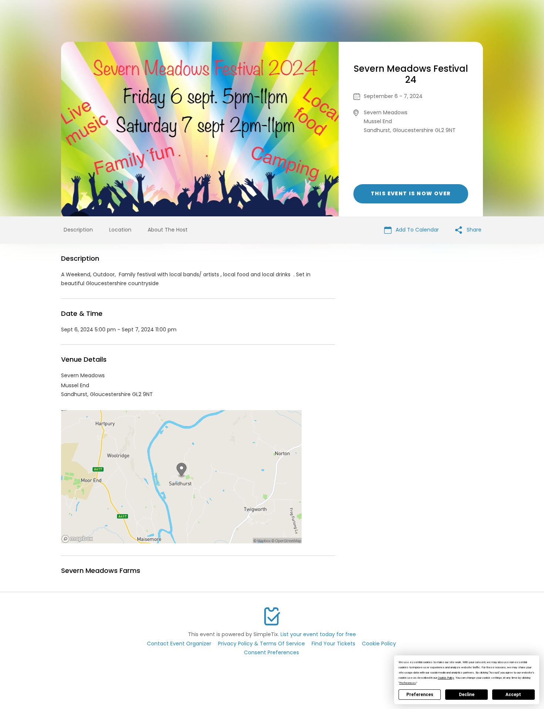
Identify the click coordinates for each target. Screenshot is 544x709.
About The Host (168, 229)
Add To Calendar (416, 229)
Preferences (419, 694)
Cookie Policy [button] (446, 677)
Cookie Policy (379, 643)
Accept (513, 694)
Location (120, 229)
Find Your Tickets (333, 643)
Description (78, 229)
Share (473, 229)
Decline (466, 694)
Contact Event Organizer (179, 643)
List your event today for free (318, 634)
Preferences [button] (407, 683)
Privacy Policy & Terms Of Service (261, 643)
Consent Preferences (271, 652)
